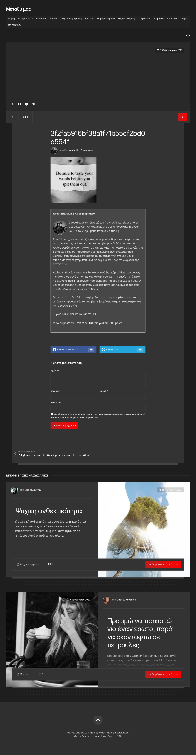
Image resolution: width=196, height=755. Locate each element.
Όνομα (55, 390)
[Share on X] (13, 104)
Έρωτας (89, 18)
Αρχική (11, 18)
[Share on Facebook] (19, 104)
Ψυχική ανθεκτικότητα (48, 511)
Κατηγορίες (24, 18)
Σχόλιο (56, 370)
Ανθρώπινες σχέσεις (71, 18)
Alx (120, 736)
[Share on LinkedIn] (33, 104)
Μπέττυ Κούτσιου (126, 599)
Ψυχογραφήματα (106, 18)
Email (104, 390)
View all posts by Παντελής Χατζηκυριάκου (80, 323)
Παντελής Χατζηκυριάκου (78, 150)
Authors (53, 18)
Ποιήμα (183, 18)
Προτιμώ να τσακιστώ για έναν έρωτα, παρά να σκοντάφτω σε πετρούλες (140, 633)
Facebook (41, 18)
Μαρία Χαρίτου (32, 489)
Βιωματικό (159, 18)
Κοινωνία (172, 18)
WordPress (100, 736)
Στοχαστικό (144, 18)
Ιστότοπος (57, 402)
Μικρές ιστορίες (126, 18)
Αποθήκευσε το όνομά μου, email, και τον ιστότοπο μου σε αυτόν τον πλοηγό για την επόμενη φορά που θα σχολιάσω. (98, 416)
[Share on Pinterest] (26, 104)
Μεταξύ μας (18, 9)
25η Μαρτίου (14, 24)
